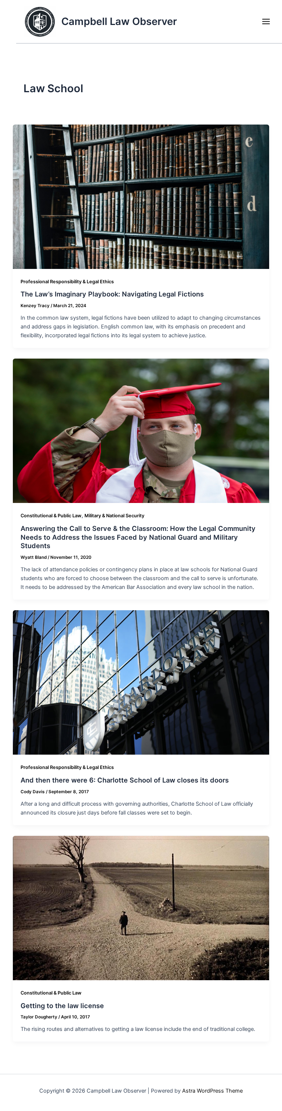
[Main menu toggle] (266, 21)
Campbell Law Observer (119, 21)
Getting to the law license (62, 1006)
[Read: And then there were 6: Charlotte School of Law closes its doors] (141, 682)
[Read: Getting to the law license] (141, 907)
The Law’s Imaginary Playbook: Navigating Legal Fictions (112, 294)
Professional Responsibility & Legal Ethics (67, 281)
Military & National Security (114, 515)
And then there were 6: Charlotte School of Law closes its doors (125, 780)
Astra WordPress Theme (212, 1090)
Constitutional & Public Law (51, 515)
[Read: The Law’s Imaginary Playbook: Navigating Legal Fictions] (141, 196)
